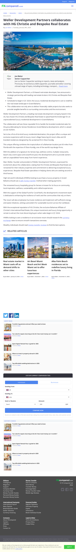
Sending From (9, 386)
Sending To (8, 394)
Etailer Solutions (8, 510)
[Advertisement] (38, 298)
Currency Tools (8, 491)
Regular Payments (32, 504)
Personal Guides (31, 502)
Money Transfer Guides (11, 493)
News (22, 276)
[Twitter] (62, 490)
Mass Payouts (7, 506)
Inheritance (29, 510)
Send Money (30, 485)
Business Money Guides (11, 497)
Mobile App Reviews (32, 493)
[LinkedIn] (71, 490)
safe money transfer (28, 181)
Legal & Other (30, 518)
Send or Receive (10, 401)
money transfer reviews (37, 225)
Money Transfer (31, 480)
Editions (6, 480)
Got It (69, 547)
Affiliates (6, 524)
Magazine (71, 1)
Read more (63, 86)
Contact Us (6, 528)
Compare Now (38, 410)
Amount (41, 401)
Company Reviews (9, 489)
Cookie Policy (30, 524)
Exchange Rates (31, 489)
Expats (28, 508)
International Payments (11, 502)
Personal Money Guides (11, 495)
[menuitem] (12, 483)
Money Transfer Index (33, 491)
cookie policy (18, 549)
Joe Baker (8, 27)
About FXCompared (9, 520)
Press (5, 526)
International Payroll (10, 504)
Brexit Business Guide (10, 508)
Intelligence (7, 482)
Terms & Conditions (32, 520)
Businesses (54, 382)
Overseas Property (32, 506)
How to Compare (31, 482)
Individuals (21, 382)
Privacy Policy (30, 522)
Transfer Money (31, 487)
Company (6, 518)
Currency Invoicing (9, 513)
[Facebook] (66, 490)
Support (64, 1)
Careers (5, 522)
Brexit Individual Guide (33, 513)
